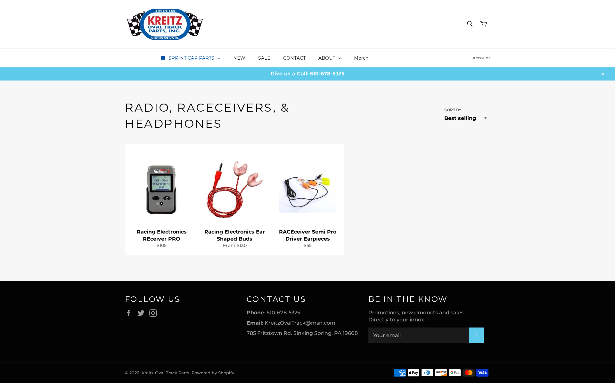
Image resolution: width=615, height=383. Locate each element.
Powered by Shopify (213, 372)
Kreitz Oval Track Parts (165, 372)
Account (481, 57)
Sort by (452, 109)
